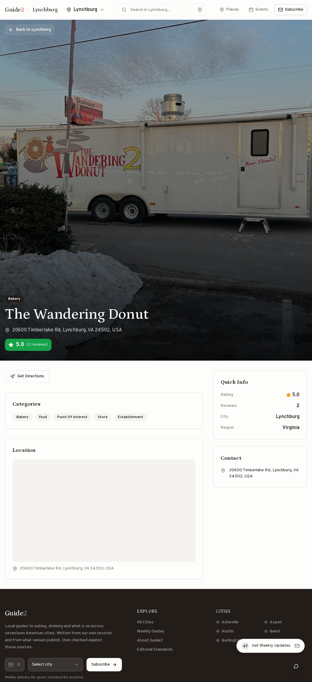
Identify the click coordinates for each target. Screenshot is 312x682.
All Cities (145, 622)
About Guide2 (150, 640)
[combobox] (55, 664)
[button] (303, 640)
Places (232, 9)
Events (261, 9)
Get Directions (30, 376)
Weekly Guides (150, 631)
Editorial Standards (155, 649)
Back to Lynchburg (33, 29)
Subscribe (294, 9)
